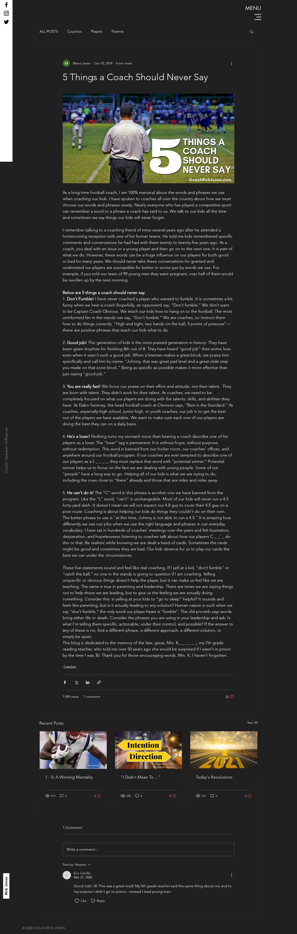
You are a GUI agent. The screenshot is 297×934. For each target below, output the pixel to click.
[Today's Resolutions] (223, 750)
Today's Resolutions (214, 777)
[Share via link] (99, 682)
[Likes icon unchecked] (77, 901)
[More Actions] (231, 875)
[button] (258, 17)
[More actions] (231, 63)
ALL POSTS (48, 31)
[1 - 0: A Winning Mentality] (73, 750)
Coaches (74, 31)
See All (252, 722)
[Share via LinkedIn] (87, 682)
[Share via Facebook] (65, 682)
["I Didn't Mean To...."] (148, 750)
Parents (118, 31)
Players (96, 31)
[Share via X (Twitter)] (76, 682)
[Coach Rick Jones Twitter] (6, 22)
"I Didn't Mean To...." (140, 777)
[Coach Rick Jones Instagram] (6, 13)
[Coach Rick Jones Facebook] (6, 4)
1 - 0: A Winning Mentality (69, 777)
